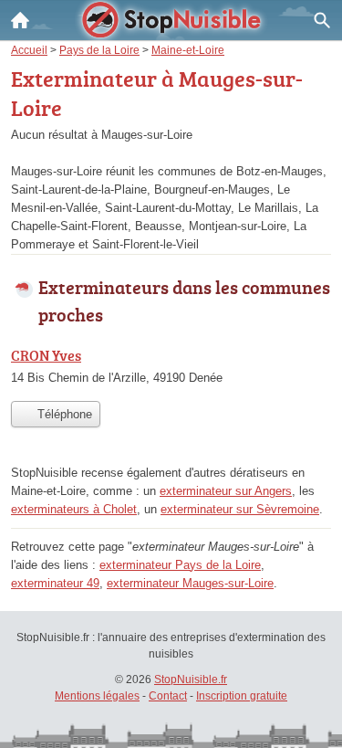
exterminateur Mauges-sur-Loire (190, 583)
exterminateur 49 (55, 583)
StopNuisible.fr (190, 679)
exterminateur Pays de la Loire (180, 565)
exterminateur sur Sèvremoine (240, 509)
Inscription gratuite (241, 696)
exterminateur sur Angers (226, 491)
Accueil (20, 20)
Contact (168, 696)
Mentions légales (97, 696)
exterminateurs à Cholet (74, 509)
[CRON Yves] (171, 368)
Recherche (322, 20)
